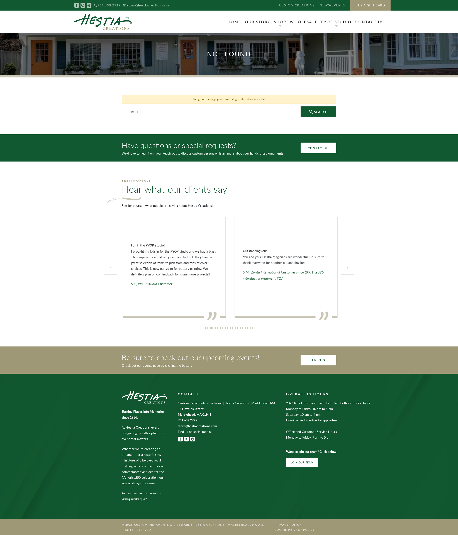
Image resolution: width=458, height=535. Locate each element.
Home (234, 21)
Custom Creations (296, 5)
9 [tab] (246, 328)
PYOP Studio (336, 21)
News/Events (332, 5)
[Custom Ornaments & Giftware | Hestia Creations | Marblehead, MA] (103, 22)
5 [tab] (226, 328)
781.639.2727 (109, 5)
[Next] (347, 268)
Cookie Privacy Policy (295, 529)
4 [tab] (221, 328)
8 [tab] (241, 328)
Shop (280, 21)
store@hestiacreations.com (149, 5)
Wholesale (303, 21)
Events (318, 360)
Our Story (257, 21)
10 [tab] (251, 328)
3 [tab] (216, 328)
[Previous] (110, 268)
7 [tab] (236, 328)
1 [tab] (206, 328)
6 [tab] (231, 328)
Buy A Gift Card (370, 5)
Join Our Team (302, 462)
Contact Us (369, 21)
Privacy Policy (288, 524)
